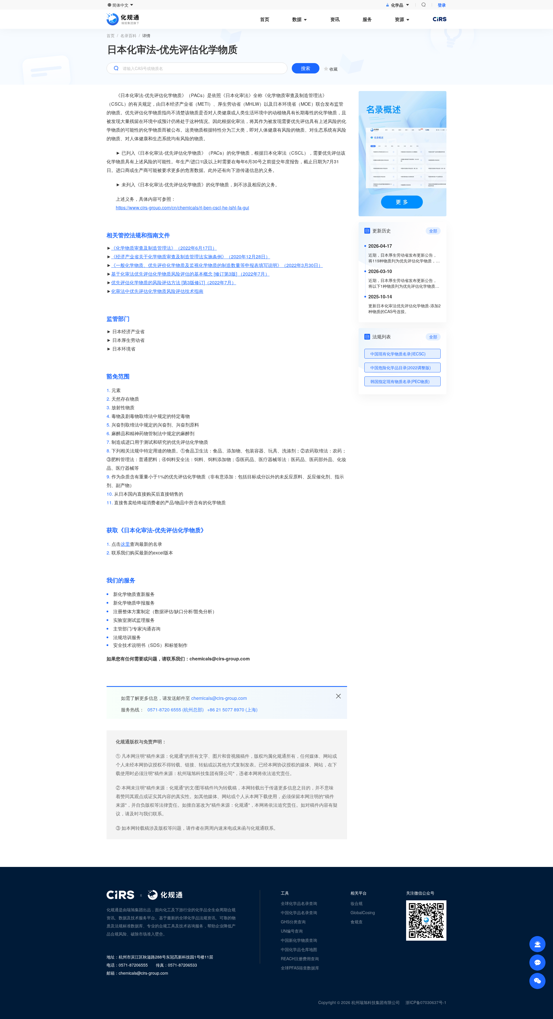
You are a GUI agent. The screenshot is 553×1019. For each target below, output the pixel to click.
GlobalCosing (363, 912)
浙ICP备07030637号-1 (426, 1002)
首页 (111, 35)
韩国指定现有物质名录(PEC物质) (400, 381)
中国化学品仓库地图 (299, 949)
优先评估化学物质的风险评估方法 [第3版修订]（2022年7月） (173, 282)
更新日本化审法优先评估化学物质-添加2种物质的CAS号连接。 (404, 308)
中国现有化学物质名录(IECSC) (398, 354)
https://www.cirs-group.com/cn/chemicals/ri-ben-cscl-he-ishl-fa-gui (182, 207)
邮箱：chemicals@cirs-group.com (137, 973)
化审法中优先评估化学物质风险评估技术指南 (157, 291)
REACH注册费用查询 (300, 958)
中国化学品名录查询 (299, 912)
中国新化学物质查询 (299, 940)
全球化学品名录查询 (299, 903)
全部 (433, 231)
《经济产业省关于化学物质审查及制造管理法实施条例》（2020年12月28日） (190, 256)
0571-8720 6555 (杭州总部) (175, 709)
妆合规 (357, 903)
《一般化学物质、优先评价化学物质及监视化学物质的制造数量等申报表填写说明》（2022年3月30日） (217, 265)
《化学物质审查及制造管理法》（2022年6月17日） (164, 248)
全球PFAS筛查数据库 (300, 968)
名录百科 (128, 35)
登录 (442, 5)
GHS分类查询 (293, 922)
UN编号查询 (292, 931)
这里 (125, 544)
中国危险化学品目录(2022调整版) (400, 367)
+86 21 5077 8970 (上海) (232, 709)
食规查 (357, 922)
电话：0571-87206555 (127, 965)
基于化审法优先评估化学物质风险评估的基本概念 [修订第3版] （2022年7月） (190, 273)
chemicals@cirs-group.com (219, 698)
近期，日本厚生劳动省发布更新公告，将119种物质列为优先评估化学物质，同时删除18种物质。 (404, 258)
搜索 (305, 68)
